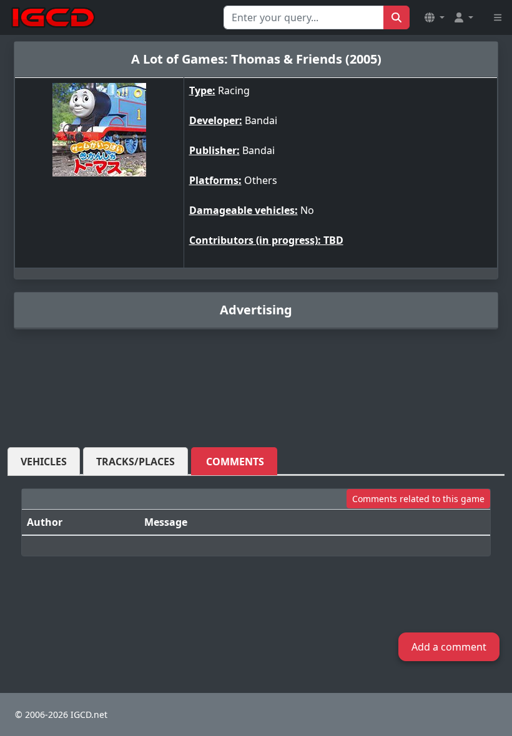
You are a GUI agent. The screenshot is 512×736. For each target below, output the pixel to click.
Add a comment (448, 647)
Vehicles (44, 461)
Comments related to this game (418, 499)
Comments (235, 461)
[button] (435, 17)
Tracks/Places (135, 461)
